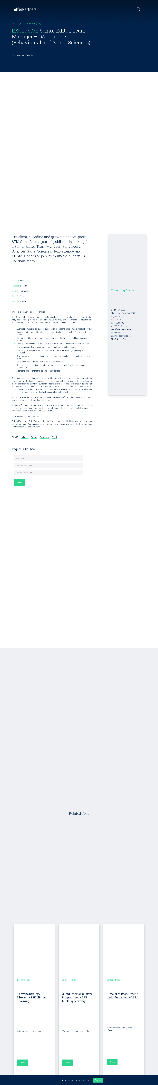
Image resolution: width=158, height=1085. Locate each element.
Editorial (23, 286)
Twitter (34, 437)
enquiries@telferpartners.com (25, 408)
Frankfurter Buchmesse (121, 329)
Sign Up (98, 1080)
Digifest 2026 (117, 316)
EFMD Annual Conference (122, 339)
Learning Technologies (121, 336)
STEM (22, 280)
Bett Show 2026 (118, 310)
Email (54, 437)
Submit (19, 482)
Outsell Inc (115, 333)
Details (22, 1063)
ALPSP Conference (119, 326)
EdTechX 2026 (117, 323)
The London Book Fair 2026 (123, 313)
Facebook (44, 437)
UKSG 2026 (116, 319)
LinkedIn (24, 437)
